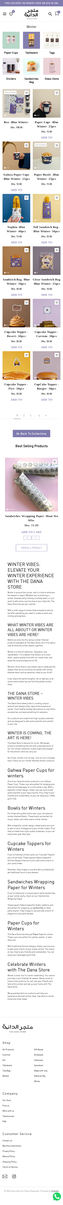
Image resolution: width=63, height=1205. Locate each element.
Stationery (38, 1060)
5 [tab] (13, 509)
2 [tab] (6, 115)
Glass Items (52, 78)
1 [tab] (5, 115)
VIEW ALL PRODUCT (31, 547)
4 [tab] (10, 220)
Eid (4, 1060)
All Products (8, 1049)
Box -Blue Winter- (16, 122)
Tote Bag (6, 1070)
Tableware (31, 52)
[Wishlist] (26, 93)
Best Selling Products (31, 446)
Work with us (8, 1111)
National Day (39, 1076)
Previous (27, 538)
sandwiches (38, 908)
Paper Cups (11, 52)
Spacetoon (38, 1065)
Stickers (11, 78)
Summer (6, 1054)
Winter (37, 1081)
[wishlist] (11, 14)
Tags (52, 52)
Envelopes (38, 1054)
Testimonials (8, 1116)
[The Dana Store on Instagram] (14, 1176)
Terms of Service (10, 1167)
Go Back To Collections (31, 433)
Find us (6, 1105)
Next (35, 538)
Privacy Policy (9, 1151)
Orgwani (55, 1191)
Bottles (6, 1076)
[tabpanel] (16, 103)
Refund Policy (9, 1156)
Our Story (7, 1100)
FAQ (4, 1121)
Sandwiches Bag (31, 80)
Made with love (40, 1070)
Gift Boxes (38, 1049)
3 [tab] (38, 115)
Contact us (7, 1140)
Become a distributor (12, 1146)
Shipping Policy (9, 1161)
